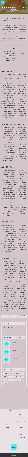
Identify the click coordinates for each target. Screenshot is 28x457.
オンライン (5, 373)
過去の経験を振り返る (11, 58)
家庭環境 (5, 379)
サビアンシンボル (8, 330)
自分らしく (5, 383)
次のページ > (22, 316)
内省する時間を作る (10, 51)
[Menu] (25, 2)
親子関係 (21, 376)
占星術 (19, 379)
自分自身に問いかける (11, 60)
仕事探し (5, 376)
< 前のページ (5, 316)
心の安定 (10, 379)
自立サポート (11, 376)
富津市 (10, 373)
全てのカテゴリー (8, 327)
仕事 (22, 373)
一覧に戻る (14, 316)
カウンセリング (17, 373)
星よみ (15, 379)
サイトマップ (21, 441)
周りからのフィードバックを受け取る (15, 53)
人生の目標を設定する (11, 56)
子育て (17, 376)
